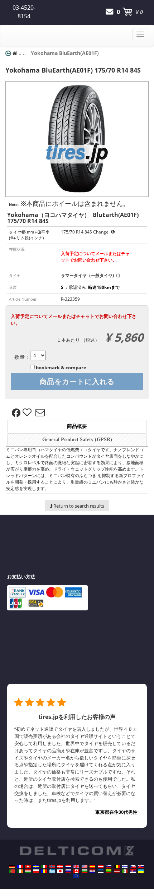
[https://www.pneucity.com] (12, 871)
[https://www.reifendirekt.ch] (28, 866)
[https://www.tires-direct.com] (84, 866)
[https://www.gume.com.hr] (92, 871)
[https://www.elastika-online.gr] (52, 871)
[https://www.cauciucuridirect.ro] (44, 871)
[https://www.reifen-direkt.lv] (117, 871)
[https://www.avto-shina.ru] (68, 871)
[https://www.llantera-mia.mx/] (124, 871)
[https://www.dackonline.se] (36, 866)
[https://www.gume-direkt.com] (108, 866)
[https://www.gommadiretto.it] (44, 866)
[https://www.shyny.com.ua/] (141, 871)
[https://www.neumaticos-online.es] (92, 866)
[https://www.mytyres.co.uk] (76, 866)
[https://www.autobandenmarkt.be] (117, 866)
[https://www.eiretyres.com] (20, 871)
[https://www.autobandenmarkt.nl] (68, 866)
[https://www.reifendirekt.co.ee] (101, 871)
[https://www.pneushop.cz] (133, 866)
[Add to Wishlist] (28, 412)
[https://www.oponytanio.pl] (36, 871)
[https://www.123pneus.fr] (20, 866)
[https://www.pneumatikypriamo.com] (141, 866)
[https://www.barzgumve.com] (84, 871)
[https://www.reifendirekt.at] (101, 866)
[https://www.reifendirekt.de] (12, 866)
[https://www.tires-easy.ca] (76, 871)
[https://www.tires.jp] (60, 871)
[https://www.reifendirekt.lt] (108, 871)
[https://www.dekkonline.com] (52, 866)
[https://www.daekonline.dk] (60, 866)
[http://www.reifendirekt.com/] (76, 876)
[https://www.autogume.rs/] (133, 871)
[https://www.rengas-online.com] (124, 866)
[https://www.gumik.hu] (28, 871)
